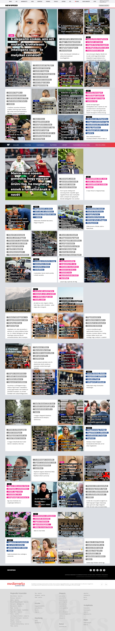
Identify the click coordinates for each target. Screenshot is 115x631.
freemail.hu (87, 608)
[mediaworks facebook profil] (102, 584)
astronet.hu (62, 596)
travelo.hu (61, 610)
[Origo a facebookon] (91, 570)
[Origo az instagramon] (97, 570)
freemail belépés (104, 5)
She (70, 1)
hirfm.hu (86, 624)
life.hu (85, 597)
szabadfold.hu (38, 608)
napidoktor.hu (62, 606)
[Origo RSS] (104, 570)
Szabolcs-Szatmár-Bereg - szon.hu (19, 624)
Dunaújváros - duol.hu (16, 606)
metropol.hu (87, 595)
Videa (32, 1)
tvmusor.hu (62, 618)
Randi (77, 1)
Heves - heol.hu (14, 614)
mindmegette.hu (63, 608)
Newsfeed (39, 1)
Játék (95, 1)
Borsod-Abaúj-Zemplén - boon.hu (19, 602)
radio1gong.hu (87, 622)
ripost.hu (86, 593)
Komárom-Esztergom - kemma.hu (19, 618)
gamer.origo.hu (63, 602)
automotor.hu (62, 598)
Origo (10, 1)
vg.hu (36, 620)
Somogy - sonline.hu (15, 622)
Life (16, 1)
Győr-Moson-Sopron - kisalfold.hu (19, 610)
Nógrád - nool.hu (14, 620)
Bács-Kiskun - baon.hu (16, 596)
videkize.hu (62, 616)
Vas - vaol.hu (38, 593)
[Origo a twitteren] (94, 570)
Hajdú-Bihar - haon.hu (16, 612)
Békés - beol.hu (14, 600)
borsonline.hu (62, 626)
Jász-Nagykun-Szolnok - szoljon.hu (19, 616)
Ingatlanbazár (86, 1)
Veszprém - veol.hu (40, 595)
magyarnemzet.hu (39, 606)
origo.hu (37, 612)
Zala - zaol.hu (38, 597)
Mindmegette (24, 1)
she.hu (85, 599)
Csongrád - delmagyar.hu (17, 604)
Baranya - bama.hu (15, 598)
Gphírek (63, 1)
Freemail (48, 1)
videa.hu (86, 612)
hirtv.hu (37, 610)
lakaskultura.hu (63, 600)
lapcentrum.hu (87, 614)
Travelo (56, 1)
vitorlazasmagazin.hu (64, 614)
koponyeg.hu (87, 610)
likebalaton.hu (63, 604)
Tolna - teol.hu (14, 626)
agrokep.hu (38, 622)
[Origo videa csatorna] (101, 570)
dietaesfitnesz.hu (63, 612)
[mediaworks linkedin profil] (106, 584)
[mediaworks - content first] (16, 584)
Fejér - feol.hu (14, 608)
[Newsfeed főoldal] (11, 570)
